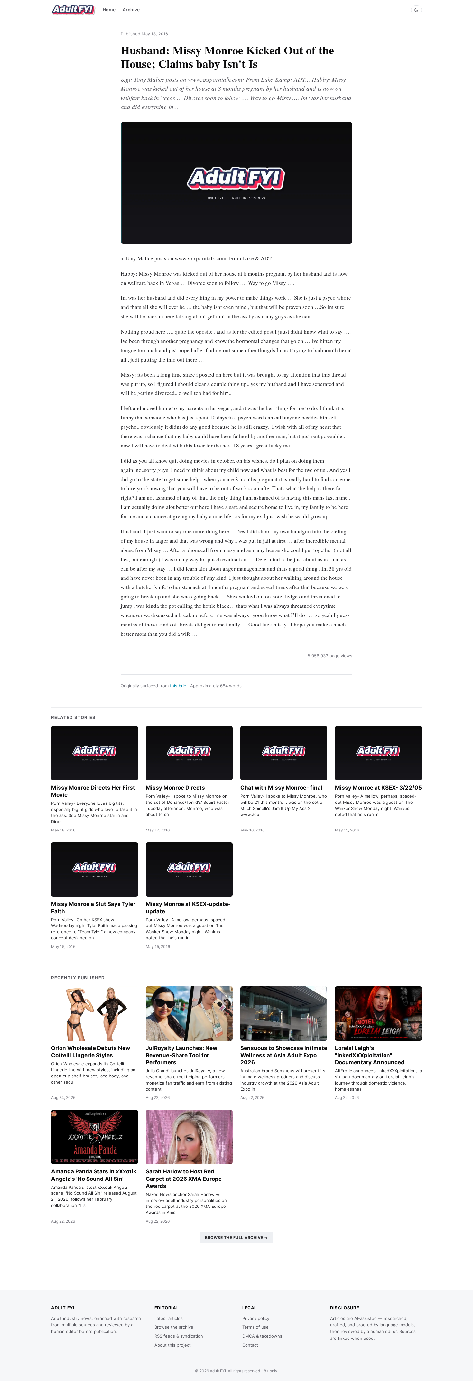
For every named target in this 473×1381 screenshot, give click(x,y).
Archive (131, 9)
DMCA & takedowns (262, 1336)
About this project (172, 1345)
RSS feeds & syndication (178, 1336)
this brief (179, 685)
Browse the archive (173, 1326)
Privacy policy (255, 1318)
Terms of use (255, 1326)
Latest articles (168, 1318)
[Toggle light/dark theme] (416, 9)
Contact (250, 1345)
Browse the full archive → (236, 1237)
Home (109, 9)
